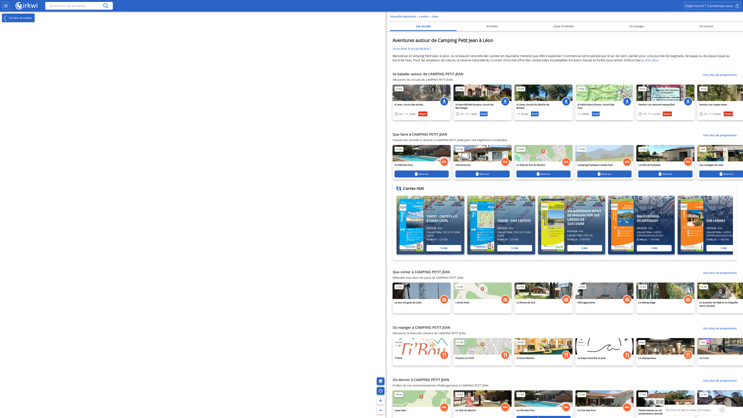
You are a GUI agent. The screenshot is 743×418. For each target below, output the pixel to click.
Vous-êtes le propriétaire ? (412, 48)
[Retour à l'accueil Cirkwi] (26, 6)
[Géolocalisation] (380, 391)
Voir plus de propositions (720, 75)
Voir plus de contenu (20, 17)
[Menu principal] (6, 6)
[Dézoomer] (380, 410)
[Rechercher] (106, 6)
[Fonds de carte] (380, 381)
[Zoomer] (380, 400)
